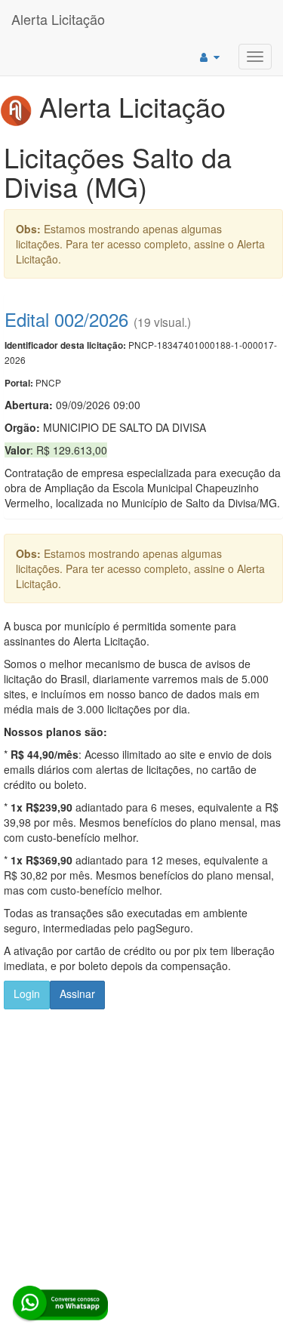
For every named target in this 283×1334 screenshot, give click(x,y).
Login (27, 993)
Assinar (77, 993)
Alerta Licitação (58, 19)
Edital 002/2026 (66, 319)
